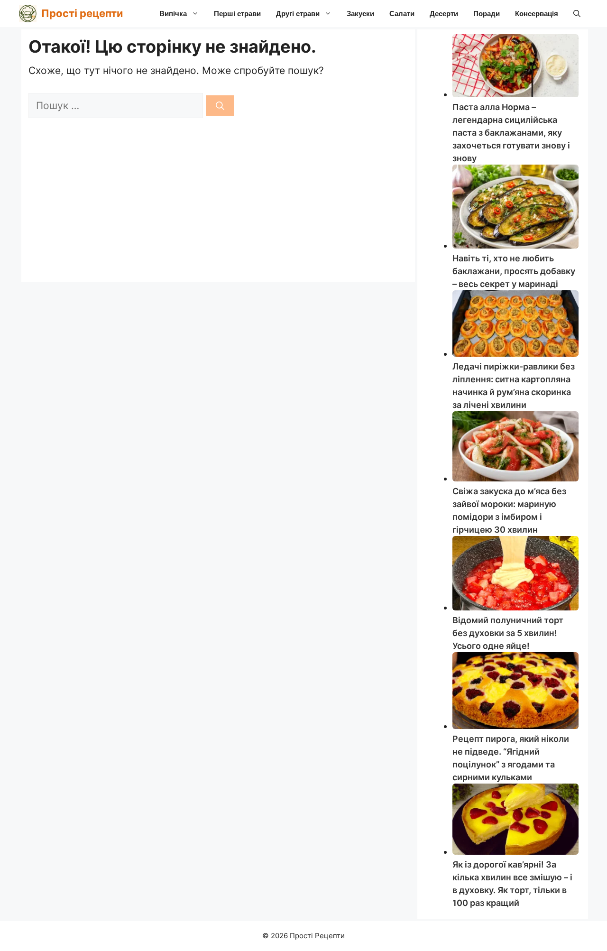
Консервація (536, 13)
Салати (401, 13)
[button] (577, 13)
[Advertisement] (218, 203)
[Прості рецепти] (28, 13)
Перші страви (237, 13)
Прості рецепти (82, 13)
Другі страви (298, 13)
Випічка (173, 13)
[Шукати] (220, 105)
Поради (486, 13)
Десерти (444, 13)
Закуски (360, 13)
